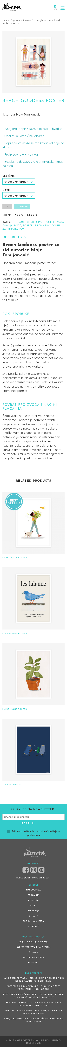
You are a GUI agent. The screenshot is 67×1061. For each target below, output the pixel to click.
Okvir (6, 190)
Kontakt (33, 926)
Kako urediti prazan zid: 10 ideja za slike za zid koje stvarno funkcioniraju (33, 979)
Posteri (27, 21)
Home (5, 21)
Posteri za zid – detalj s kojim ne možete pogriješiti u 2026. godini (33, 987)
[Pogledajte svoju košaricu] (55, 9)
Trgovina (16, 21)
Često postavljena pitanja (33, 947)
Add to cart (21, 207)
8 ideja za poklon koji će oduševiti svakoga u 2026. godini (34, 1020)
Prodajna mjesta (33, 921)
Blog (33, 906)
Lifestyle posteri (43, 21)
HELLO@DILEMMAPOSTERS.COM (33, 878)
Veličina (8, 176)
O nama (33, 916)
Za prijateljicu (13, 229)
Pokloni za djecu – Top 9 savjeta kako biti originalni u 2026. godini (33, 1004)
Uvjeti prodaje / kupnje (33, 942)
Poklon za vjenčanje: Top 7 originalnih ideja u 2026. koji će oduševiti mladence (33, 995)
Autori (24, 222)
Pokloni (33, 900)
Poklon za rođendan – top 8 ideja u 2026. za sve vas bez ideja (33, 1012)
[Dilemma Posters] (12, 6)
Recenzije (34, 911)
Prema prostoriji (47, 225)
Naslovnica (33, 890)
